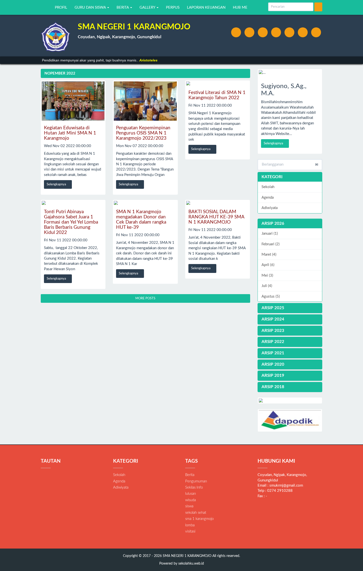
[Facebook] (236, 32)
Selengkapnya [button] (57, 184)
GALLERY (148, 7)
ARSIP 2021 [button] (273, 353)
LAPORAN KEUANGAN (206, 7)
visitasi (190, 531)
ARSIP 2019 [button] (273, 375)
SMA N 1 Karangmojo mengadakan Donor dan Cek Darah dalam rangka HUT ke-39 (141, 219)
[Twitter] (249, 32)
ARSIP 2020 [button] (273, 364)
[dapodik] (290, 420)
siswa (189, 506)
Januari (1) (270, 233)
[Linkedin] (276, 32)
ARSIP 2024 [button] (273, 319)
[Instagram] (303, 32)
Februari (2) (271, 244)
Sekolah (268, 187)
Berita (189, 475)
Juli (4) (267, 286)
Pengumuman (196, 481)
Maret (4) (269, 254)
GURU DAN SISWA (91, 7)
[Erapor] (290, 400)
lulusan (190, 493)
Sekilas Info (194, 487)
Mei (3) (267, 275)
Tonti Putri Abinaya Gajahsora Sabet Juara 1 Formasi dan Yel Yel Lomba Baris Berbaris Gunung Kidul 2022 (71, 222)
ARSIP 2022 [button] (273, 342)
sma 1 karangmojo (199, 519)
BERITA (123, 7)
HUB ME (240, 7)
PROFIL (61, 7)
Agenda (268, 197)
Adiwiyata (270, 208)
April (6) (268, 265)
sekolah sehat (195, 512)
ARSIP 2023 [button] (273, 330)
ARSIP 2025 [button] (273, 308)
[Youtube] (289, 32)
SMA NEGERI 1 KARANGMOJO (186, 556)
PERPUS (173, 7)
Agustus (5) (271, 296)
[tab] (290, 223)
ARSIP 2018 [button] (273, 387)
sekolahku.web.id (191, 563)
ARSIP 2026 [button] (273, 223)
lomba (190, 525)
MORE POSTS (145, 298)
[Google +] (263, 32)
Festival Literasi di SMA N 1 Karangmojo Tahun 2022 (216, 95)
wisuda (190, 500)
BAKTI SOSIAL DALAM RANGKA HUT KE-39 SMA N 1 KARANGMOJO (216, 217)
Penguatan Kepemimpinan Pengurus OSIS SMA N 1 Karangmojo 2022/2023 (143, 133)
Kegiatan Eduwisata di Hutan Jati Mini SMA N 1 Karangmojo (70, 133)
